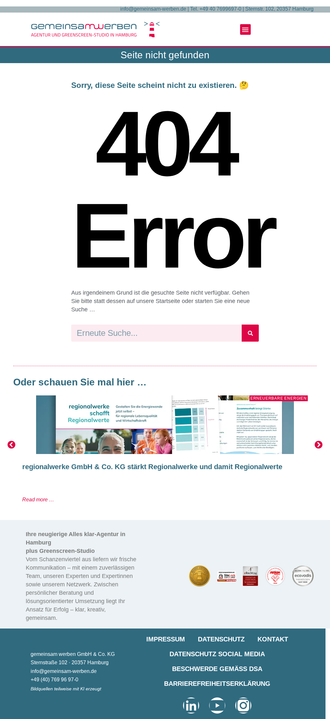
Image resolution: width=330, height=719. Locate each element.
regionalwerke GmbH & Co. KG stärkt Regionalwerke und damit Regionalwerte (152, 467)
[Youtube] (217, 705)
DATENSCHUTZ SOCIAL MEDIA (217, 654)
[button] (245, 29)
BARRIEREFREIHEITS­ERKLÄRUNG (217, 683)
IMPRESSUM (165, 639)
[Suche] (250, 333)
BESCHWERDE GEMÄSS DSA (217, 668)
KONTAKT (272, 639)
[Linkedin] (191, 705)
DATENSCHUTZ (221, 639)
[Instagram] (243, 705)
